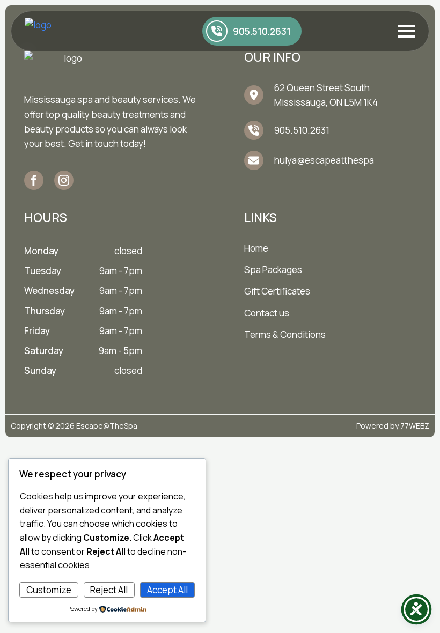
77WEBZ (414, 426)
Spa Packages (273, 269)
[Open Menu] (406, 31)
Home (256, 248)
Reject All (109, 590)
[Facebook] (33, 180)
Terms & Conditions (285, 334)
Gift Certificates (277, 291)
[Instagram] (64, 180)
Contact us (266, 313)
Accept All (167, 590)
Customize (48, 590)
